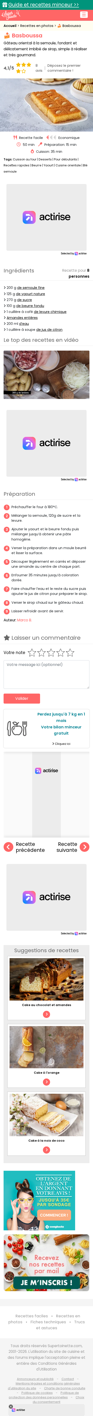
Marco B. (24, 620)
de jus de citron (49, 329)
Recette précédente (30, 847)
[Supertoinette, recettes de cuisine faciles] (10, 15)
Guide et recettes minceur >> (43, 4)
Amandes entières (22, 317)
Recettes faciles (32, 1316)
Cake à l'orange (46, 1073)
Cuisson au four (24, 159)
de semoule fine (31, 287)
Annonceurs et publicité (35, 1379)
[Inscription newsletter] (46, 1262)
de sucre (24, 299)
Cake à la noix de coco (46, 1141)
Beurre (36, 165)
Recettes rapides (16, 165)
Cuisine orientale (68, 165)
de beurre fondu (30, 305)
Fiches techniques (48, 1322)
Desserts (45, 159)
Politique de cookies (37, 1393)
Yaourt (48, 165)
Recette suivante (67, 847)
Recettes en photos (37, 25)
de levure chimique (50, 311)
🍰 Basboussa (69, 25)
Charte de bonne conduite (64, 1388)
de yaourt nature (30, 293)
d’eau (24, 323)
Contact (68, 1379)
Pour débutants (65, 159)
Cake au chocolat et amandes (46, 1005)
